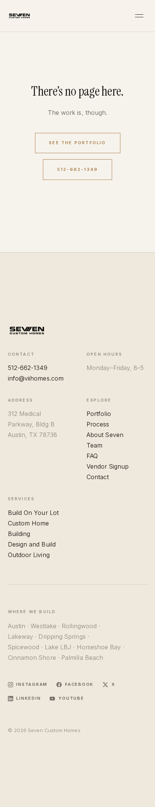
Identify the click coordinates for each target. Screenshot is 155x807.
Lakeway (20, 636)
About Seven (105, 435)
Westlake (43, 626)
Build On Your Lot (33, 512)
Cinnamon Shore (32, 657)
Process (98, 424)
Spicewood (24, 647)
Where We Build (32, 611)
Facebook (79, 684)
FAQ (92, 456)
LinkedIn (28, 698)
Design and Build (32, 544)
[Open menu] (139, 15)
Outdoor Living (29, 555)
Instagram (31, 684)
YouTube (71, 698)
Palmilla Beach (82, 657)
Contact (98, 477)
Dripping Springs (61, 636)
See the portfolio (77, 142)
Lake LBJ (58, 647)
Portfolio (99, 413)
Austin (16, 626)
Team (94, 445)
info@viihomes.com (36, 378)
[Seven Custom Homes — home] (19, 15)
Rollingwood (79, 626)
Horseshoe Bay (99, 647)
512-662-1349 (77, 169)
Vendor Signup (108, 466)
